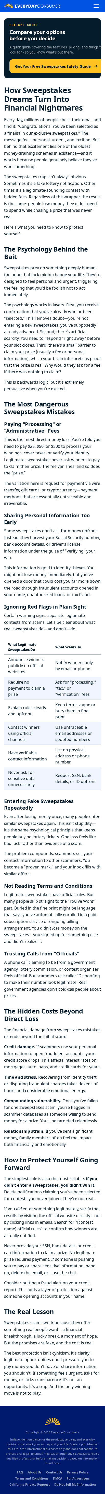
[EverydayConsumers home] (32, 6)
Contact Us (54, 1472)
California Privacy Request (29, 1484)
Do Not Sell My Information (75, 1484)
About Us (35, 1472)
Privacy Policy (77, 1472)
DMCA (57, 1478)
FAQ (20, 1472)
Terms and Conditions (31, 1478)
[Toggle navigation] (96, 6)
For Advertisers (78, 1478)
